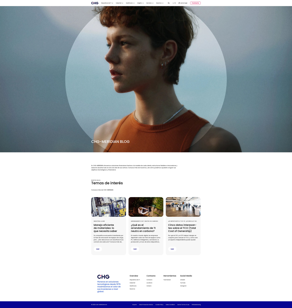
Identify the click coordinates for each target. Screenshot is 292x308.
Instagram (183, 286)
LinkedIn (182, 280)
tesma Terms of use (183, 304)
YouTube (182, 283)
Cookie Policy (159, 304)
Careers (149, 286)
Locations (149, 283)
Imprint (134, 304)
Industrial (132, 283)
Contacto (149, 280)
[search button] (169, 3)
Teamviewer (167, 280)
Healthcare (133, 286)
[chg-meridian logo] (94, 3)
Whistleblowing (196, 304)
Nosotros (132, 289)
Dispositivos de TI (135, 280)
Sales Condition (170, 304)
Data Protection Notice (146, 304)
